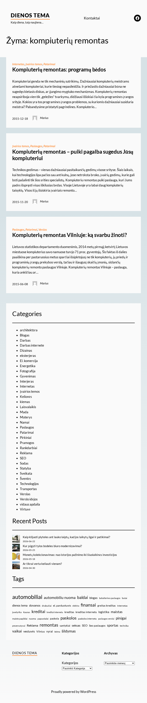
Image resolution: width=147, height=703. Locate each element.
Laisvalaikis (28, 407)
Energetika (27, 366)
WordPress (88, 692)
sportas (112, 625)
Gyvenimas (28, 376)
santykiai (65, 625)
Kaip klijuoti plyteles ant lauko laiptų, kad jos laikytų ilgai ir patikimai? (66, 537)
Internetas (18, 64)
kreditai (38, 611)
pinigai (121, 618)
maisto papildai (19, 618)
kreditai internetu (55, 612)
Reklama (26, 453)
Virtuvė (25, 509)
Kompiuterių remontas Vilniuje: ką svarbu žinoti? (69, 235)
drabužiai (46, 605)
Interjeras (27, 381)
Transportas (28, 489)
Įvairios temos (33, 64)
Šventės (25, 479)
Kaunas (26, 612)
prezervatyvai (18, 625)
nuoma (32, 618)
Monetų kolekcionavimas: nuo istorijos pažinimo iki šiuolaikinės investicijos (70, 554)
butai (124, 598)
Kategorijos (70, 663)
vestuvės (29, 631)
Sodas (24, 463)
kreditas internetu (86, 612)
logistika (103, 612)
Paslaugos (36, 146)
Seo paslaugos (97, 625)
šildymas (69, 631)
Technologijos (29, 484)
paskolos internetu (87, 618)
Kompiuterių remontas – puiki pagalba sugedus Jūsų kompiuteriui (72, 154)
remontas (49, 625)
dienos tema (20, 605)
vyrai (49, 631)
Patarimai (49, 64)
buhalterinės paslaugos (109, 598)
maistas (116, 612)
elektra (76, 605)
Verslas (42, 229)
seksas (76, 625)
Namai (24, 422)
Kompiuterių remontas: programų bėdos (59, 69)
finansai (88, 605)
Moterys (26, 417)
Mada (24, 412)
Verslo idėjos (29, 499)
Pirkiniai (25, 438)
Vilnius (40, 631)
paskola (54, 618)
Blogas (24, 335)
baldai (82, 597)
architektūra (29, 330)
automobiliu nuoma (60, 597)
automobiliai (27, 596)
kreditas (69, 612)
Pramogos (27, 443)
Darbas (25, 340)
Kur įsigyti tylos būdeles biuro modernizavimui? (52, 546)
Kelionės (26, 397)
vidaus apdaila (30, 504)
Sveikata (26, 473)
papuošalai (43, 618)
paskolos (68, 618)
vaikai (17, 631)
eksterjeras (28, 356)
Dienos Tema (30, 15)
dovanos (34, 605)
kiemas (25, 402)
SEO (23, 458)
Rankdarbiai (28, 448)
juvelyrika (17, 612)
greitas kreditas (106, 605)
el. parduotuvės (62, 605)
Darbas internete (32, 345)
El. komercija (29, 361)
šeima (57, 631)
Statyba (25, 468)
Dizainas (26, 350)
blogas (93, 597)
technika (124, 625)
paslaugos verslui (106, 618)
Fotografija (27, 371)
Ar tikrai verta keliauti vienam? (42, 563)
